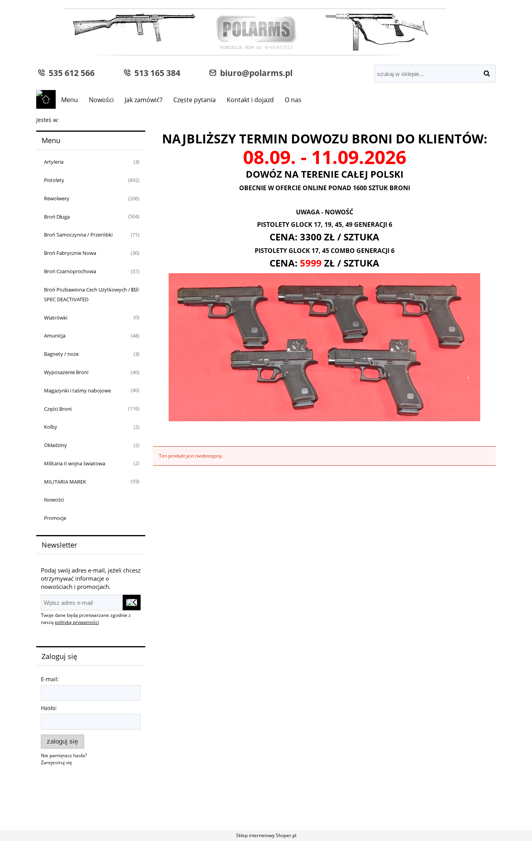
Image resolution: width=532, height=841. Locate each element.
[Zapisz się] (132, 602)
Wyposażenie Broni (66, 372)
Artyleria (53, 161)
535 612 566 (70, 72)
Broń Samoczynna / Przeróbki (78, 234)
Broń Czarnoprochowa (70, 271)
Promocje (55, 517)
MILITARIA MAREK (65, 481)
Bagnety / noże (61, 353)
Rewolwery (56, 198)
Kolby (50, 426)
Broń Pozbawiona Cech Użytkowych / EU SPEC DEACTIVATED (90, 294)
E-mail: (50, 679)
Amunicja (54, 335)
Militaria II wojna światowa (74, 463)
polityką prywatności (77, 622)
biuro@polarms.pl (254, 72)
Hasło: (49, 708)
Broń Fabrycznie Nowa (70, 252)
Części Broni (58, 408)
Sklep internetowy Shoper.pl (266, 835)
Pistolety (54, 180)
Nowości (54, 499)
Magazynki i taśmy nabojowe (77, 390)
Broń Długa (57, 216)
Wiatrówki (55, 317)
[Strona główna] (241, 33)
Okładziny (55, 445)
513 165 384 (155, 72)
